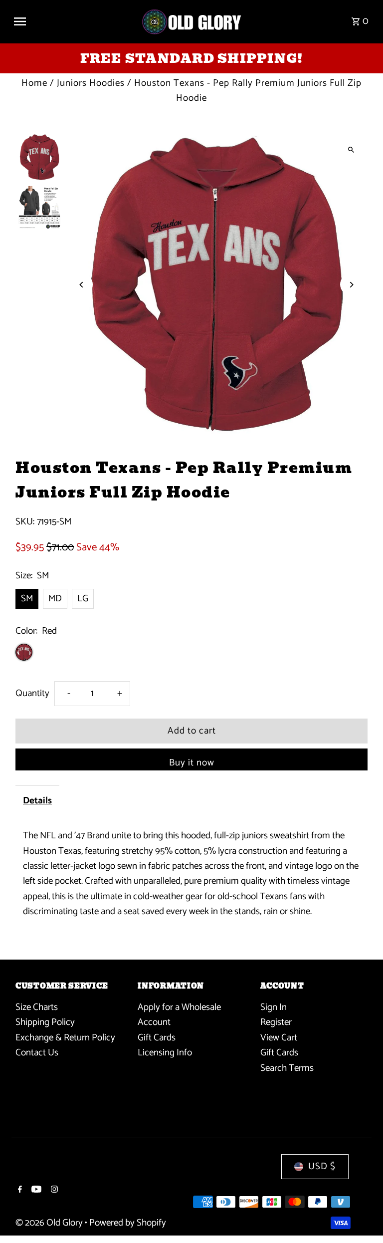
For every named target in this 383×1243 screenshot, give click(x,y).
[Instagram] (53, 1191)
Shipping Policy (45, 1022)
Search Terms (287, 1068)
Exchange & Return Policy (65, 1037)
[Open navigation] (73, 21)
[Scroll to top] (362, 1217)
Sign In (273, 1007)
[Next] (351, 284)
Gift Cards (157, 1037)
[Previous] (81, 284)
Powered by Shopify (127, 1223)
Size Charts (36, 1007)
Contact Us (36, 1052)
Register (276, 1022)
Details (37, 800)
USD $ (322, 1166)
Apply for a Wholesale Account (179, 1014)
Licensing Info (165, 1052)
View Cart (278, 1037)
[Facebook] (18, 1191)
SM (27, 598)
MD (55, 598)
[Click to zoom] (351, 149)
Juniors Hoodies (91, 83)
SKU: (24, 521)
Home (34, 83)
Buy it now (191, 762)
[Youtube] (35, 1191)
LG (82, 598)
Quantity (32, 693)
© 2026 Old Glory (50, 1223)
